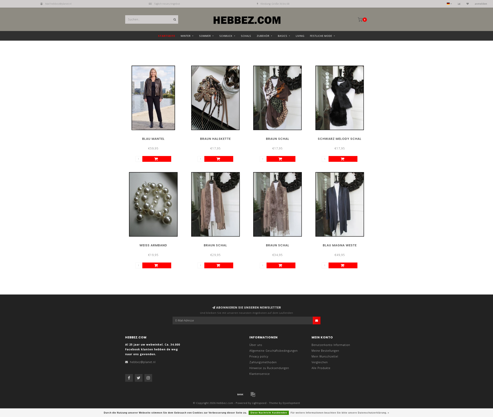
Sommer (205, 36)
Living (300, 36)
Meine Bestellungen (325, 350)
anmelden (481, 3)
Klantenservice (259, 374)
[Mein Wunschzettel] (467, 3)
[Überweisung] (240, 394)
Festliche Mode (321, 36)
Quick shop (155, 137)
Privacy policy (258, 356)
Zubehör (263, 36)
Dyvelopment (291, 403)
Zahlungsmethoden (263, 362)
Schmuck (225, 36)
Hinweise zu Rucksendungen (269, 368)
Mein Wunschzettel (325, 356)
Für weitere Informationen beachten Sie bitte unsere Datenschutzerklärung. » (340, 412)
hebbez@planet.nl (143, 362)
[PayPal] (253, 394)
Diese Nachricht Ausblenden (269, 412)
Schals (246, 36)
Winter (186, 36)
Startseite (166, 36)
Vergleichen (320, 362)
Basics (282, 36)
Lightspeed (259, 403)
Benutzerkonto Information (331, 345)
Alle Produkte (321, 368)
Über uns (255, 345)
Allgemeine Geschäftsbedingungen (273, 350)
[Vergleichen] (459, 3)
